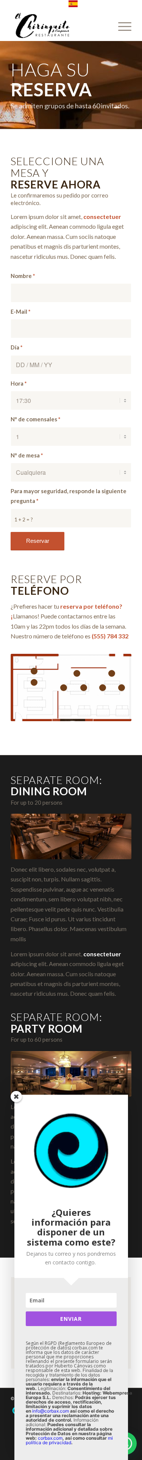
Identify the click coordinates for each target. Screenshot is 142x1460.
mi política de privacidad (69, 1440)
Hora (19, 383)
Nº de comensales (35, 419)
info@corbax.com (50, 1411)
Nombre (23, 275)
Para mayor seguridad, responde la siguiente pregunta (68, 496)
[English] (73, 5)
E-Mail (20, 311)
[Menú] (121, 26)
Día (16, 347)
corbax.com (50, 1438)
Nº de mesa (27, 455)
